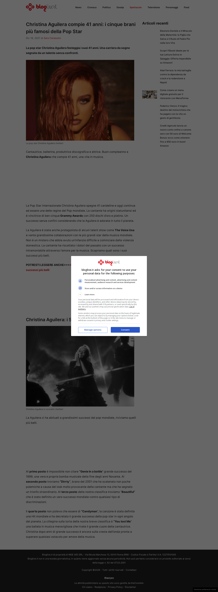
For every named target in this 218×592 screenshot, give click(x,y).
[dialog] (109, 296)
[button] (109, 295)
